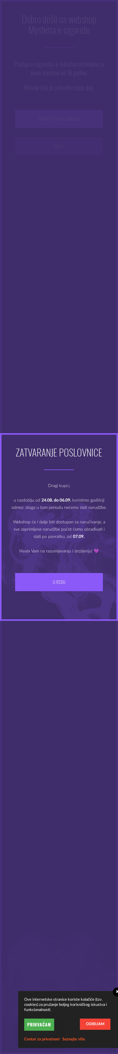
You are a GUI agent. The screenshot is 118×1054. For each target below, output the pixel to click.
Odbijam (95, 1024)
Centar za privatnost (42, 1039)
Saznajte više (73, 1039)
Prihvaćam (39, 1024)
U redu (59, 582)
